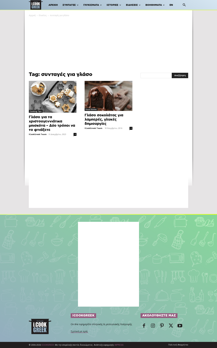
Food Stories (91, 109)
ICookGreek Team (37, 134)
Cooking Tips (36, 111)
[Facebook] (144, 326)
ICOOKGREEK (48, 345)
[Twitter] (170, 326)
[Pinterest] (162, 326)
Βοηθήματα (153, 5)
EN (171, 5)
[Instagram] (153, 326)
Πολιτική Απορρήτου (178, 345)
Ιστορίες (112, 5)
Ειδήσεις (132, 5)
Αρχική (53, 5)
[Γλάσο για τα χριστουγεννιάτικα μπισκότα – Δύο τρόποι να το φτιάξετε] (52, 97)
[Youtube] (179, 326)
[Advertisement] (108, 42)
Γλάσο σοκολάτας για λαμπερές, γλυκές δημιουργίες (104, 119)
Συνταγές (69, 5)
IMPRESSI (119, 345)
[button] (184, 5)
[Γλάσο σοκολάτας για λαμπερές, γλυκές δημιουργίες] (108, 96)
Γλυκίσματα (91, 5)
